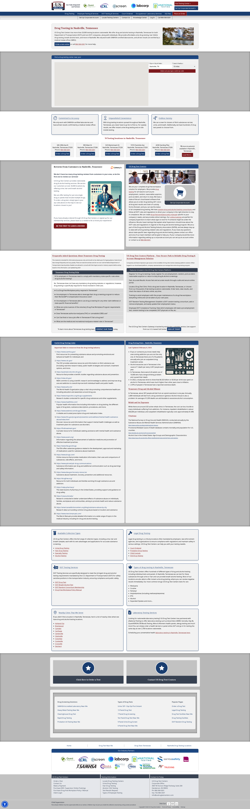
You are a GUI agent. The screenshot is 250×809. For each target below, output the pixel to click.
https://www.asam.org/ (65, 437)
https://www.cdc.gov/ (64, 361)
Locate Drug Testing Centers (113, 781)
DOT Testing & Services (110, 14)
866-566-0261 (80, 44)
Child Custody (135, 553)
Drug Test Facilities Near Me (182, 714)
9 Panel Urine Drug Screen (127, 722)
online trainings (176, 217)
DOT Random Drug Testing (182, 722)
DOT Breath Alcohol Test (64, 585)
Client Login (58, 793)
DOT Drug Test (60, 582)
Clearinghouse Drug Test (67, 714)
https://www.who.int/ (64, 387)
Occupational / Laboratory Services (149, 14)
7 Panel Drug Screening (126, 714)
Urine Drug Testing (62, 548)
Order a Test (58, 781)
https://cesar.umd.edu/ (64, 496)
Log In (152, 17)
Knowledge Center (140, 17)
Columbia (58, 639)
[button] (5, 804)
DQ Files (168, 14)
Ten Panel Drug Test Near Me (128, 718)
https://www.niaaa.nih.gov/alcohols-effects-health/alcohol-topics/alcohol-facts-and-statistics (153, 438)
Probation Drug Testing (139, 551)
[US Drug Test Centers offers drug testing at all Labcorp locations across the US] (140, 6)
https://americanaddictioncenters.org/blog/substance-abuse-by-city (81, 507)
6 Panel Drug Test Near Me (128, 726)
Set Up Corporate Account (89, 17)
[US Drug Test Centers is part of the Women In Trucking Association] (166, 766)
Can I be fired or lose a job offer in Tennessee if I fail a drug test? (80, 317)
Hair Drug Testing (61, 551)
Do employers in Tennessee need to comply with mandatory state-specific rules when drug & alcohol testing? (87, 277)
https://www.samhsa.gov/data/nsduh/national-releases (143, 425)
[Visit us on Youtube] (172, 803)
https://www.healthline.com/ (67, 402)
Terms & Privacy (166, 807)
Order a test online (62, 44)
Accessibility (175, 807)
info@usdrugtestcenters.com (163, 795)
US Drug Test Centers (155, 807)
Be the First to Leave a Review (70, 226)
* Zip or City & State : (155, 63)
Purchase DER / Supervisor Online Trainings (70, 788)
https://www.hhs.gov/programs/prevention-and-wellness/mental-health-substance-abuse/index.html (87, 418)
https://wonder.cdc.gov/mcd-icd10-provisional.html (142, 433)
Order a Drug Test (62, 154)
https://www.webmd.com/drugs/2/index (71, 411)
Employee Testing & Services (87, 14)
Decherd (58, 646)
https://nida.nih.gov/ (64, 378)
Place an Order (179, 14)
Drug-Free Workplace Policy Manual (68, 590)
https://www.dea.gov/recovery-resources (71, 472)
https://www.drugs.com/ (65, 455)
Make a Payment (60, 786)
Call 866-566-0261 (164, 17)
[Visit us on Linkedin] (176, 803)
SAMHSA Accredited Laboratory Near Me (73, 706)
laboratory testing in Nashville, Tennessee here (172, 633)
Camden (58, 628)
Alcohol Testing (60, 556)
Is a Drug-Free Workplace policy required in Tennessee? (76, 290)
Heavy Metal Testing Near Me (68, 710)
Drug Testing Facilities (180, 718)
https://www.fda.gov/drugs (66, 446)
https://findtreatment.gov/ (66, 428)
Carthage (58, 631)
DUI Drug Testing (136, 556)
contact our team (104, 329)
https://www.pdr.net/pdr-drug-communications (73, 463)
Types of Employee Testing (112, 793)
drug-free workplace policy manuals (164, 215)
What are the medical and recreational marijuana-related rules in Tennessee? (84, 321)
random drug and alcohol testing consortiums (175, 209)
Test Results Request (110, 790)
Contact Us (126, 17)
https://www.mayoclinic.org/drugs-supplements (74, 396)
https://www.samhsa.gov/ (65, 352)
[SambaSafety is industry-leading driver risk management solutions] (168, 759)
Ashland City (59, 623)
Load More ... (187, 155)
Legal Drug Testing (179, 710)
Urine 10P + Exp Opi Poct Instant (130, 706)
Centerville (59, 634)
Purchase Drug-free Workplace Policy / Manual (71, 790)
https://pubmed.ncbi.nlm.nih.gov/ (68, 372)
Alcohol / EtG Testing (110, 788)
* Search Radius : (177, 63)
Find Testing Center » (183, 3)
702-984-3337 (160, 793)
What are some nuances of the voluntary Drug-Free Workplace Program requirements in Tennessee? (87, 308)
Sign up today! (174, 329)
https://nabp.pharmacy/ (65, 487)
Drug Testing (69, 14)
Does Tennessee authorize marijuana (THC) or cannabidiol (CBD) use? (81, 313)
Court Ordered (127, 14)
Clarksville (59, 636)
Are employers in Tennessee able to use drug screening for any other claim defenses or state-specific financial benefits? (88, 302)
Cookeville (59, 641)
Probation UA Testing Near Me (69, 722)
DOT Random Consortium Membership (69, 587)
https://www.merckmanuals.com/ (68, 514)
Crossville (58, 644)
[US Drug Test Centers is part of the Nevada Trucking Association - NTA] (147, 766)
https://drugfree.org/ (64, 478)
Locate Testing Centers (110, 17)
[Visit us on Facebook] (168, 803)
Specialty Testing (61, 553)
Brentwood (59, 626)
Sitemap (183, 807)
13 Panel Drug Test (125, 710)
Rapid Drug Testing (65, 718)
